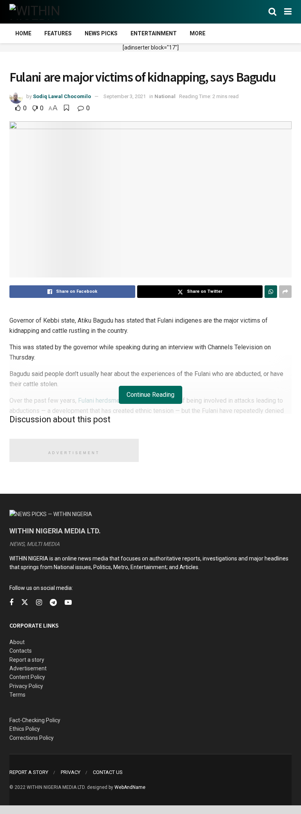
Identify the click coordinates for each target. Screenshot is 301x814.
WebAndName (129, 787)
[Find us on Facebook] (11, 602)
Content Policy (27, 677)
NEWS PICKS (101, 33)
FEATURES (58, 33)
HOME (23, 33)
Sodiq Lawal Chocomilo (62, 96)
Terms (17, 695)
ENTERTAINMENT (154, 33)
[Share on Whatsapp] (271, 291)
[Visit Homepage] (47, 12)
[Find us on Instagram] (39, 602)
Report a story (26, 660)
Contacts (20, 651)
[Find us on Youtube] (68, 602)
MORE (197, 33)
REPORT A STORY (28, 772)
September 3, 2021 (124, 96)
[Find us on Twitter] (24, 602)
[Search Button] (272, 12)
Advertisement (28, 668)
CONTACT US (108, 772)
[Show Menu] (288, 12)
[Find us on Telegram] (53, 602)
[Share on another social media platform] (285, 291)
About (17, 642)
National (165, 96)
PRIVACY (70, 772)
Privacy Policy (26, 686)
